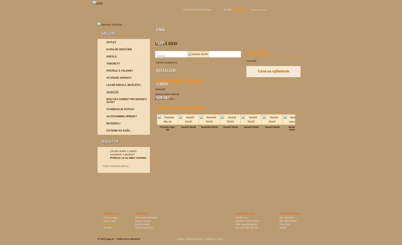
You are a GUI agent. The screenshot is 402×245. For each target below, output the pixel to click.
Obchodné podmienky (146, 218)
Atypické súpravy (119, 77)
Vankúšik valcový (293, 128)
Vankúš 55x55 (230, 127)
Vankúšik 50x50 (209, 127)
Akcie (160, 57)
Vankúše (112, 92)
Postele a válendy (119, 70)
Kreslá (111, 56)
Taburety (113, 63)
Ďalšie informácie (144, 228)
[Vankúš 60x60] (272, 115)
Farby (160, 43)
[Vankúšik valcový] (293, 115)
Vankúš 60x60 (272, 127)
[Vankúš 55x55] (230, 115)
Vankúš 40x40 (188, 127)
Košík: (228, 9)
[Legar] (100, 2)
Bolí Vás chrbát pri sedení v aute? (126, 101)
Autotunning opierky (121, 116)
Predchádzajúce (156, 122)
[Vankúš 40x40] (188, 115)
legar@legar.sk (249, 224)
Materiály (113, 123)
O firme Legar (111, 218)
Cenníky (162, 84)
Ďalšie (296, 122)
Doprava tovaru (143, 221)
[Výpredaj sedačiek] (124, 25)
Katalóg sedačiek (119, 49)
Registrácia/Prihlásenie (197, 9)
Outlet (111, 42)
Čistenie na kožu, (118, 130)
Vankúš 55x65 (251, 127)
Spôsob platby (142, 224)
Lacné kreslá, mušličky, (123, 85)
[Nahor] (302, 239)
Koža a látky (166, 71)
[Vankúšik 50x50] (209, 115)
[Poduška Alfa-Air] (167, 115)
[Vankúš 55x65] (251, 115)
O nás (160, 30)
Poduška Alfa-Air (167, 128)
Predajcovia (109, 224)
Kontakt (163, 98)
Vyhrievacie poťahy (120, 109)
